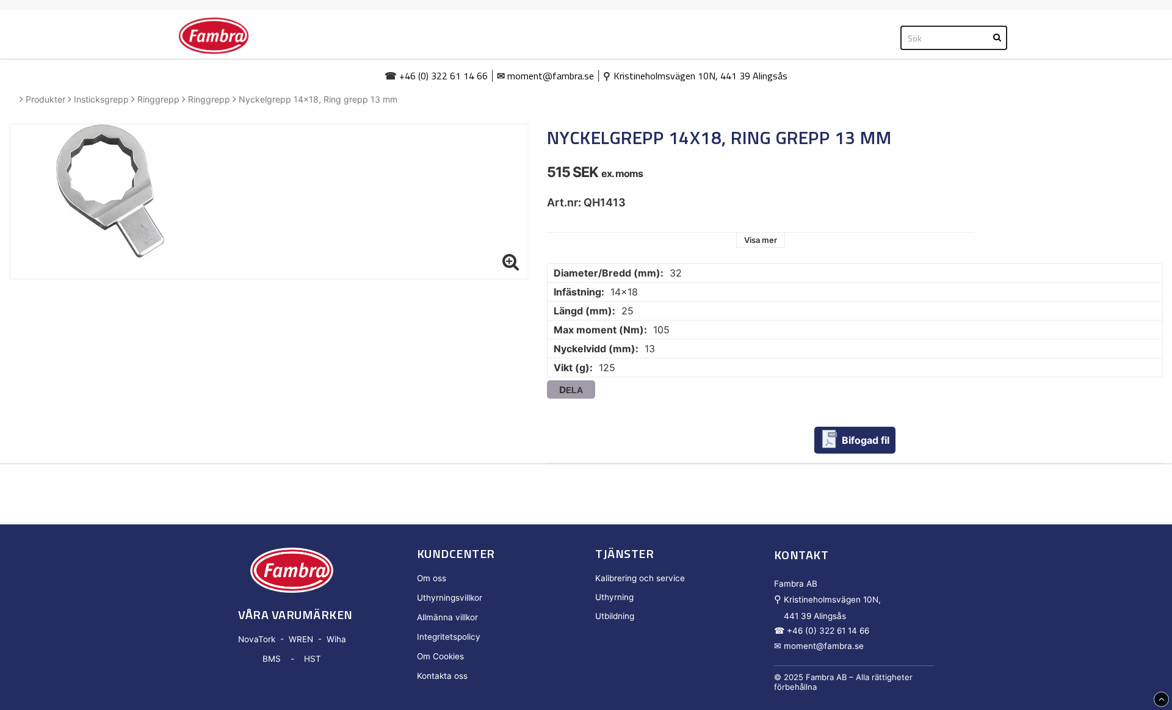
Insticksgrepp (101, 99)
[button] (511, 262)
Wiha (336, 639)
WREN (301, 639)
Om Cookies (440, 656)
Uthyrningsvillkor (449, 598)
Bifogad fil (865, 440)
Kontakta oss (442, 676)
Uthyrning (614, 597)
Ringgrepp (158, 99)
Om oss (431, 578)
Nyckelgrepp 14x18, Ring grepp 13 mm (318, 99)
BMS (271, 659)
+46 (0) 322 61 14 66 (443, 75)
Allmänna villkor (447, 617)
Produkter (45, 99)
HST (312, 659)
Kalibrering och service (640, 578)
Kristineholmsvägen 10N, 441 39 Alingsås (700, 75)
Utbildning (614, 616)
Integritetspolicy (448, 637)
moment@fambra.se (550, 75)
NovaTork (256, 639)
